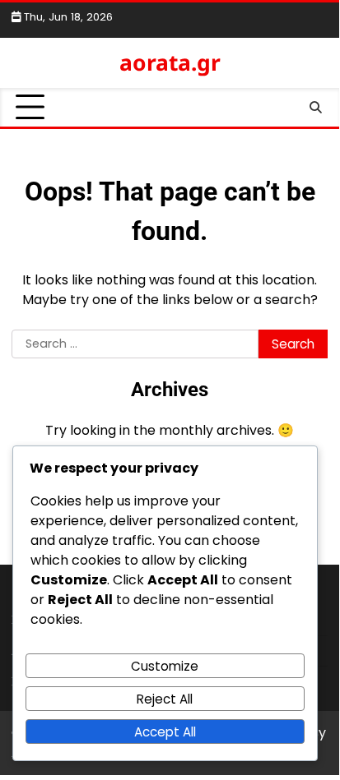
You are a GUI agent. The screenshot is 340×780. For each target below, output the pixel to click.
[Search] (315, 107)
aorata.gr (170, 62)
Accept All (165, 732)
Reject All (165, 699)
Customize (164, 666)
